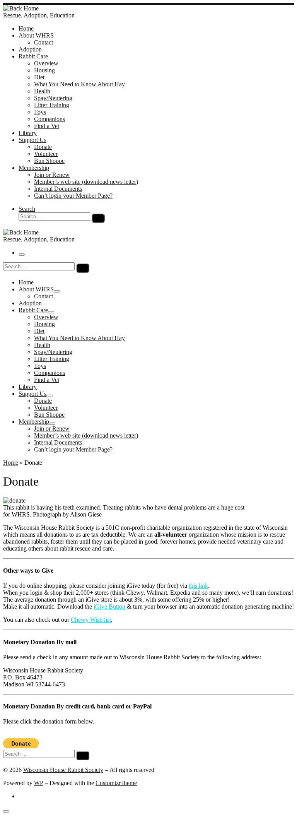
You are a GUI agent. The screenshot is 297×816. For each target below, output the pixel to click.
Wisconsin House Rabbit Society (63, 769)
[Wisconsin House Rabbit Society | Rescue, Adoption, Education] (21, 8)
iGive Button (109, 606)
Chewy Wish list (91, 619)
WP (38, 783)
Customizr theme (116, 783)
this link (198, 585)
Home (10, 462)
